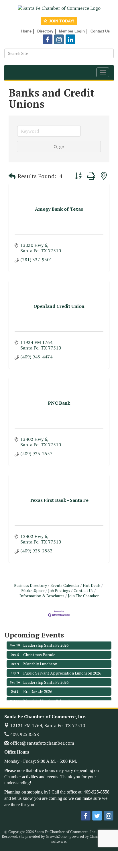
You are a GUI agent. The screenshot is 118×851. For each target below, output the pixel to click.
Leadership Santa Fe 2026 (45, 642)
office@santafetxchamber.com (41, 743)
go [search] (61, 146)
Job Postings (59, 590)
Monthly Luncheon (40, 660)
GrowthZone (56, 836)
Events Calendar (64, 585)
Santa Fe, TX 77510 (47, 725)
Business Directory (30, 585)
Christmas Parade (39, 651)
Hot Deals (92, 585)
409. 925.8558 (24, 734)
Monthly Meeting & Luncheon (50, 697)
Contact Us (83, 590)
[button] (12, 176)
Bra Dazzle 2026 (37, 688)
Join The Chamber (83, 595)
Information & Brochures (41, 595)
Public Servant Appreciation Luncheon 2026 (62, 670)
